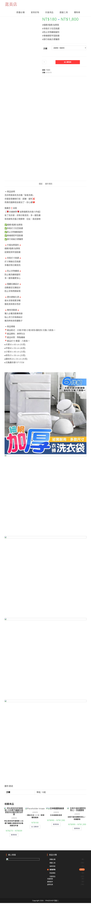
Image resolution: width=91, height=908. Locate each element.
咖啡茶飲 (52, 866)
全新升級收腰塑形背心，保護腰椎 (77, 818)
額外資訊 (48, 184)
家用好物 (49, 72)
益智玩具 (50, 884)
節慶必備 (52, 859)
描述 (40, 184)
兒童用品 (52, 876)
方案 (45, 48)
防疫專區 (52, 873)
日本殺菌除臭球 (56, 815)
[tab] (41, 184)
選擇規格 (14, 835)
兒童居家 (50, 879)
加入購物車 (67, 62)
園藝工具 (52, 863)
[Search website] (85, 12)
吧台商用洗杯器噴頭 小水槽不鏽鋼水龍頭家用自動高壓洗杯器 (14, 823)
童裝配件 (50, 882)
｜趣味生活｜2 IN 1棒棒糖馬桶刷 (35, 816)
